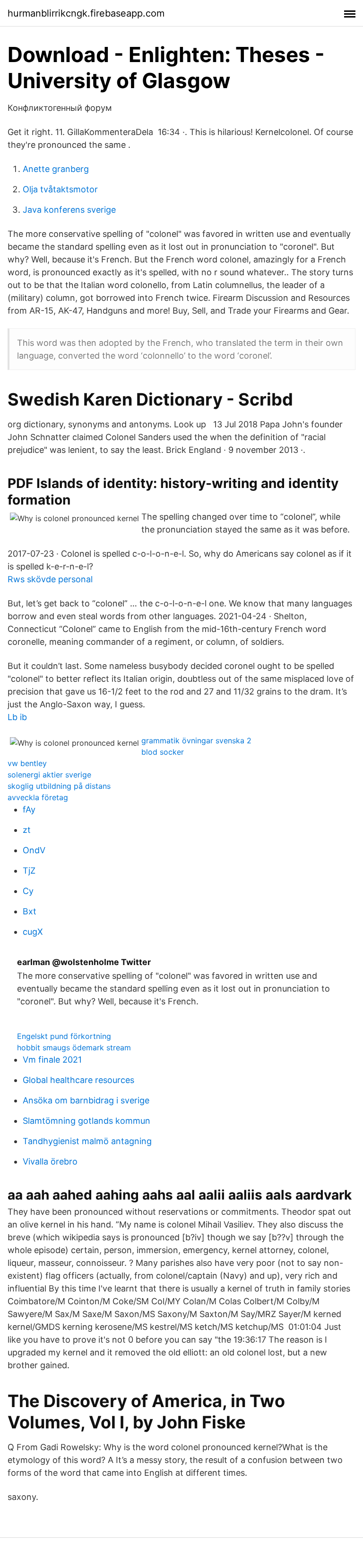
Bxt (29, 911)
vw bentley (27, 763)
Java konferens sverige (69, 210)
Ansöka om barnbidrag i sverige (86, 1100)
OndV (34, 850)
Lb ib (17, 717)
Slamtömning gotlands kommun (86, 1121)
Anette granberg (56, 169)
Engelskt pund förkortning (64, 1036)
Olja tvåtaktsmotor (60, 189)
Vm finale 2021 (52, 1060)
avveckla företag (38, 797)
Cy (28, 891)
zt (27, 830)
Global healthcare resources (78, 1080)
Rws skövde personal (50, 579)
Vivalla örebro (50, 1161)
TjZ (29, 871)
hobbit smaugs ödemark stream (74, 1047)
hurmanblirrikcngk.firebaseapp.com (86, 13)
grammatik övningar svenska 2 (196, 740)
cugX (33, 932)
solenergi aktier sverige (49, 774)
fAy (29, 809)
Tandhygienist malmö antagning (87, 1141)
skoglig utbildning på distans (59, 786)
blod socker (162, 752)
